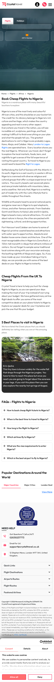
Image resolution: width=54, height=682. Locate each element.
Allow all (14, 677)
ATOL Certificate (20, 635)
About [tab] (45, 648)
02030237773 (17, 537)
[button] (21, 358)
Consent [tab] (9, 648)
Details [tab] (27, 648)
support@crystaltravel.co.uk (24, 546)
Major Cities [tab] (29, 485)
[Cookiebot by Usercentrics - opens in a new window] (40, 642)
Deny (40, 677)
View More (47, 491)
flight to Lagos (33, 164)
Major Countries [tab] (11, 485)
